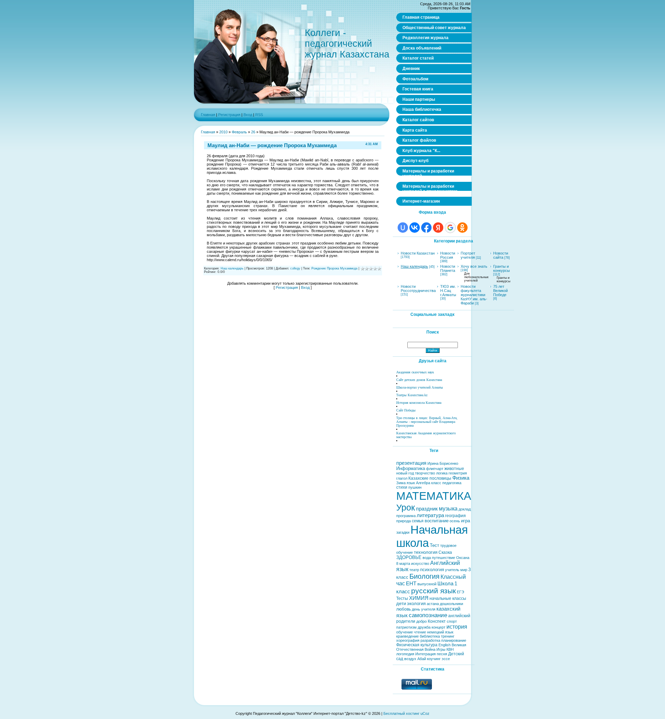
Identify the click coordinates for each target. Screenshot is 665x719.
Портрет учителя (468, 255)
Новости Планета (447, 268)
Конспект (437, 621)
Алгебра (423, 483)
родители (405, 621)
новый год (405, 473)
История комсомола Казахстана (418, 403)
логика (441, 473)
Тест (434, 545)
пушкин (415, 487)
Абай (421, 659)
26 (253, 132)
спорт (452, 621)
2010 (223, 132)
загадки (402, 532)
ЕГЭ (460, 592)
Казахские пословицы (429, 478)
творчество (425, 473)
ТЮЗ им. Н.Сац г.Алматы (448, 290)
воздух (410, 659)
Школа (445, 583)
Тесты (402, 598)
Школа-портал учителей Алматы (419, 387)
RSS (259, 115)
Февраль (239, 132)
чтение (420, 632)
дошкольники (451, 604)
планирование (453, 640)
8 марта (403, 563)
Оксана (462, 558)
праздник (427, 509)
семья (418, 520)
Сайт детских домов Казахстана (419, 380)
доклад (465, 509)
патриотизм (406, 627)
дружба (424, 627)
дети (401, 603)
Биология (424, 576)
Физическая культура (416, 644)
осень (455, 521)
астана (433, 604)
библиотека (430, 636)
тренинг (447, 636)
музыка (448, 509)
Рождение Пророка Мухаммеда (334, 268)
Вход (247, 115)
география (455, 515)
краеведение (407, 636)
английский (459, 615)
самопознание (428, 615)
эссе (446, 659)
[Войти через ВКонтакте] (414, 227)
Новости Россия (447, 255)
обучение (404, 632)
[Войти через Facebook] (426, 227)
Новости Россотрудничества (418, 288)
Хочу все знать (474, 266)
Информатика (410, 468)
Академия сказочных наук (415, 372)
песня (442, 654)
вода (427, 558)
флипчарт (434, 469)
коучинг (434, 659)
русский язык (433, 591)
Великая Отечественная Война (431, 647)
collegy (295, 268)
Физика (460, 478)
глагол (401, 478)
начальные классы (447, 598)
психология (432, 569)
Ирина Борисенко (442, 463)
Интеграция (425, 654)
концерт (438, 627)
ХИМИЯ (418, 598)
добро (421, 621)
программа (406, 516)
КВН (450, 649)
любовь (403, 609)
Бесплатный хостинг (401, 713)
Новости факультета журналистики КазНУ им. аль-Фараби (474, 294)
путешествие (443, 558)
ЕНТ (411, 583)
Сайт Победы (406, 410)
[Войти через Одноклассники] (462, 227)
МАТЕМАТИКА (433, 496)
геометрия (458, 473)
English (444, 645)
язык (411, 483)
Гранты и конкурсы (501, 268)
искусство (420, 563)
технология (425, 552)
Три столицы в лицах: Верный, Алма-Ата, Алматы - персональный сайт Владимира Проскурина (427, 421)
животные (454, 468)
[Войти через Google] (450, 227)
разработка (430, 640)
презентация (411, 463)
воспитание (437, 520)
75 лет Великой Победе (500, 290)
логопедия (405, 654)
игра (465, 520)
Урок (405, 507)
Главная (208, 115)
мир (463, 570)
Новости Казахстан (418, 253)
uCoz (424, 713)
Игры (440, 649)
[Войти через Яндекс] (438, 227)
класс (436, 483)
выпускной (426, 584)
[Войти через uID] (403, 227)
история (456, 627)
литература (430, 515)
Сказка (445, 552)
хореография (407, 640)
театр (414, 570)
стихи (401, 487)
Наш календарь (232, 268)
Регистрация (229, 115)
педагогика (451, 483)
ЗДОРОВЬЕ (409, 557)
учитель (452, 570)
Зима (401, 483)
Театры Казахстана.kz (411, 395)
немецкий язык (440, 632)
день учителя (423, 609)
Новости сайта (500, 255)
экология (416, 603)
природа (403, 521)
